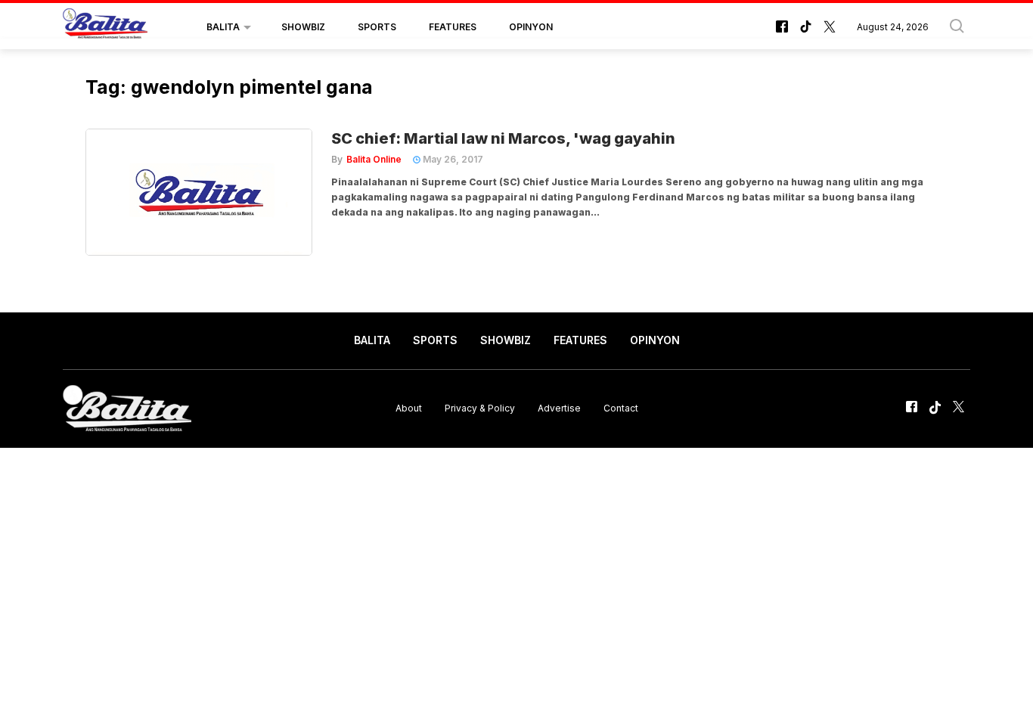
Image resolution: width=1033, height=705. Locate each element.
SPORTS (377, 27)
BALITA (223, 27)
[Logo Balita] (105, 27)
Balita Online (374, 159)
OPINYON (531, 27)
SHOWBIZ (303, 27)
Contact (620, 408)
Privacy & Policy (480, 408)
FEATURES (452, 27)
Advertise (559, 408)
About (409, 408)
